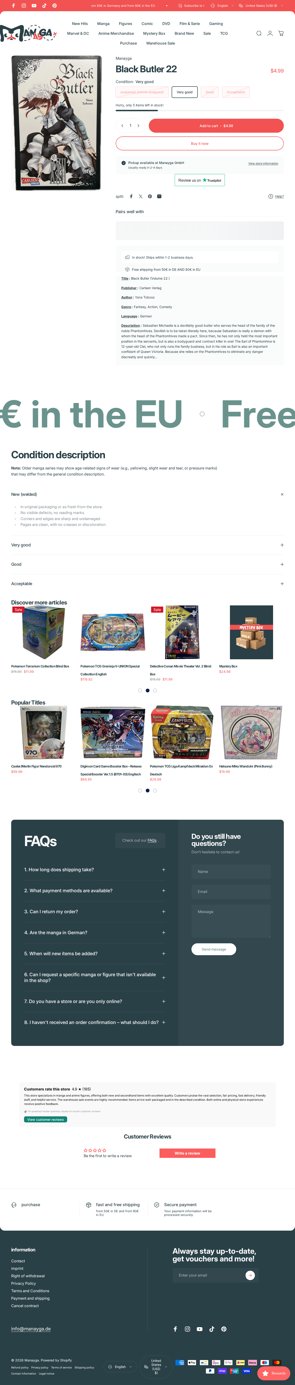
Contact (18, 1261)
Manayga (124, 58)
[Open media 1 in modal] (56, 123)
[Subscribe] (250, 1275)
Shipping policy (84, 1367)
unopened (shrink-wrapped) (142, 92)
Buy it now (199, 143)
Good (210, 92)
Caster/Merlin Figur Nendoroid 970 (36, 766)
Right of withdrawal (28, 1276)
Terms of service (61, 1367)
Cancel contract (25, 1306)
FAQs (152, 840)
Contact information (23, 1373)
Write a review (187, 1153)
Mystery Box (228, 666)
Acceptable (236, 92)
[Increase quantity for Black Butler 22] (139, 125)
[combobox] (223, 5)
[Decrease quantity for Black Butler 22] (121, 125)
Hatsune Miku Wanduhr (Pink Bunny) (245, 766)
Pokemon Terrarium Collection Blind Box (40, 666)
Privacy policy (39, 1367)
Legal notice (46, 1373)
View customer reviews (45, 1119)
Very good (185, 92)
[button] (140, 690)
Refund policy (19, 1367)
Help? (279, 196)
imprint (17, 1268)
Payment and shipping (30, 1298)
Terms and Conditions (30, 1291)
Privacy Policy (23, 1283)
